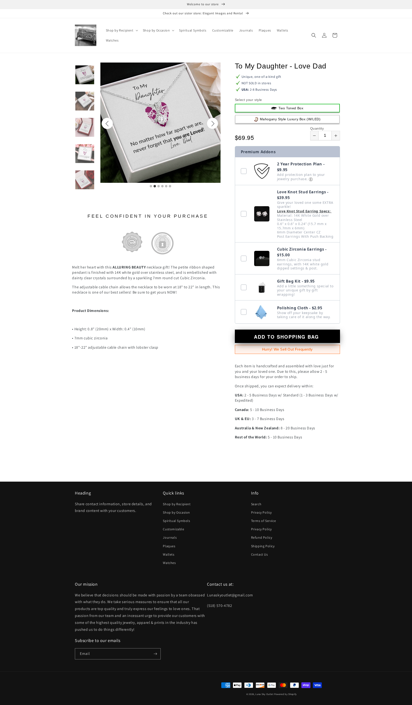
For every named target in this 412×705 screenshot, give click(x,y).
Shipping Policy (263, 546)
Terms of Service (263, 521)
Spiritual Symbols (176, 521)
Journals (170, 537)
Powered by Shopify (285, 694)
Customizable (173, 529)
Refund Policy (261, 537)
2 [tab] (155, 186)
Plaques (169, 546)
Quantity (317, 128)
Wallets (168, 554)
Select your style (248, 100)
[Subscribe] (155, 653)
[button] (121, 30)
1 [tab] (151, 186)
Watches (169, 563)
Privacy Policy (261, 512)
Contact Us (259, 554)
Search (256, 504)
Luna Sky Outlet (264, 694)
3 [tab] (158, 186)
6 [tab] (170, 186)
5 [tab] (166, 186)
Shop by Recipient (177, 504)
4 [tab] (162, 186)
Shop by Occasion (176, 512)
